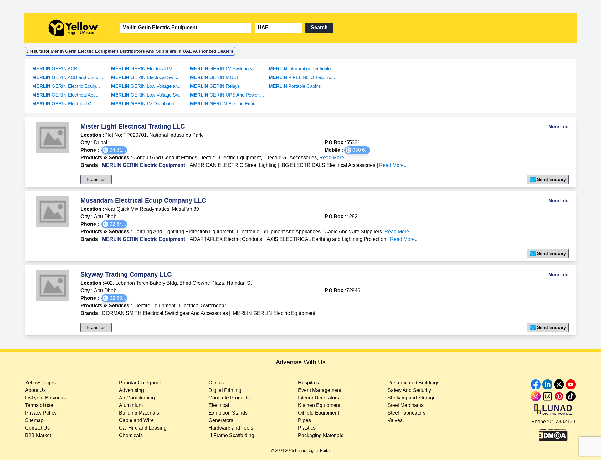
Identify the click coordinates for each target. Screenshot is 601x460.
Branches (96, 179)
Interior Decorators (318, 397)
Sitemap (34, 420)
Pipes (304, 420)
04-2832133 (561, 421)
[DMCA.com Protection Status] (553, 433)
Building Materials (139, 412)
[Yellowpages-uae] (73, 28)
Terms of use (39, 405)
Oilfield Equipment (318, 412)
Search (319, 27)
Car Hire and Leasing (143, 428)
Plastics (307, 428)
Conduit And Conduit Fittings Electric (174, 157)
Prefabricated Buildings (413, 382)
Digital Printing (224, 390)
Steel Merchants (406, 405)
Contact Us (37, 428)
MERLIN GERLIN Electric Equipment (274, 313)
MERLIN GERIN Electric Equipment (143, 165)
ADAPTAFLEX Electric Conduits (226, 239)
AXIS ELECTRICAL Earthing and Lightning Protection (326, 239)
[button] (114, 150)
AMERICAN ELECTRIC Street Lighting (233, 165)
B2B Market (38, 435)
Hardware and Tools (230, 428)
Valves (395, 420)
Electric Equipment (240, 157)
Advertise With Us (301, 362)
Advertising (131, 390)
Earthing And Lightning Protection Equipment (183, 231)
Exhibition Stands (228, 412)
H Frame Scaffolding (231, 435)
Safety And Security (409, 390)
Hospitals (308, 382)
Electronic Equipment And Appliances (279, 231)
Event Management (319, 390)
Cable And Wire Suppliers (353, 231)
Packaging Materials (320, 435)
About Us (35, 390)
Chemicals (131, 435)
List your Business (45, 397)
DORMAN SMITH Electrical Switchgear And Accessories (165, 313)
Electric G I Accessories (291, 157)
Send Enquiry (551, 179)
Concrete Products (229, 397)
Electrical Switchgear (202, 305)
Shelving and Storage (412, 397)
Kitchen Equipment (319, 405)
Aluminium (131, 405)
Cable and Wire (136, 420)
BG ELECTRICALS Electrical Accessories (328, 165)
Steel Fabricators (406, 412)
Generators (220, 420)
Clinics (216, 382)
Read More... (333, 157)
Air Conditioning (137, 397)
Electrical (218, 405)
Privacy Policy (41, 412)
